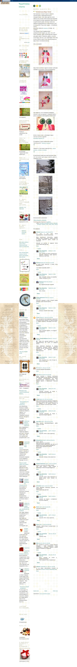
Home (45, 590)
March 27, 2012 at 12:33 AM (46, 317)
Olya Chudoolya (43, 250)
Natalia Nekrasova (40, 297)
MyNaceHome (39, 440)
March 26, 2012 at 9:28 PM (47, 232)
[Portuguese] (27, 55)
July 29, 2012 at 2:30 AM (44, 543)
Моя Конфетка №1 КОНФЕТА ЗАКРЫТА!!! (24, 403)
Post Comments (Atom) (45, 593)
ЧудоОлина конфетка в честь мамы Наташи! (24, 444)
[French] (22, 53)
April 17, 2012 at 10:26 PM (45, 524)
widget (28, 42)
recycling (42, 223)
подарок (43, 224)
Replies (39, 248)
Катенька (38, 262)
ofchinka (38, 232)
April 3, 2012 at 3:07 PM (44, 506)
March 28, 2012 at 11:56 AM (46, 399)
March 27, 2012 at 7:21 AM (44, 367)
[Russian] (25, 55)
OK (37, 367)
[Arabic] (26, 57)
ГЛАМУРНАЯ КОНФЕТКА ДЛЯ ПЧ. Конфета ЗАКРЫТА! (24, 550)
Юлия (37, 506)
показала (45, 28)
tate (37, 374)
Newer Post (36, 590)
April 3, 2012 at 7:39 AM (47, 485)
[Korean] (22, 57)
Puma (37, 524)
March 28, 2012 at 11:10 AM (44, 374)
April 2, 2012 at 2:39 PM (51, 463)
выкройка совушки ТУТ (38, 138)
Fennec (38, 317)
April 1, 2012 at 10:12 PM (47, 421)
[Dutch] (22, 55)
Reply (37, 246)
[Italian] (20, 55)
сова (47, 224)
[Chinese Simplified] (28, 57)
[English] (20, 53)
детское (51, 223)
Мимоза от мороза (46, 143)
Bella (37, 543)
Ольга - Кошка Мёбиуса (42, 338)
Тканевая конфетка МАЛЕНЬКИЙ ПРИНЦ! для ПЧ (24, 482)
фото (53, 224)
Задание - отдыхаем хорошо (24, 232)
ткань (50, 224)
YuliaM (37, 399)
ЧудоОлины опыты (24, 5)
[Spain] (27, 53)
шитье (56, 224)
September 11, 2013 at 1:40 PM (48, 566)
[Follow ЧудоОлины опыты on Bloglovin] (24, 33)
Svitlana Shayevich (40, 463)
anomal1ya (38, 485)
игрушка (39, 224)
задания (55, 223)
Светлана (38, 421)
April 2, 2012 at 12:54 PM (49, 440)
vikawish (38, 566)
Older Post (55, 590)
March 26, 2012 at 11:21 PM (47, 262)
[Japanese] (20, 57)
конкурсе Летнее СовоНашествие (49, 569)
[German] (25, 53)
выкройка (46, 223)
